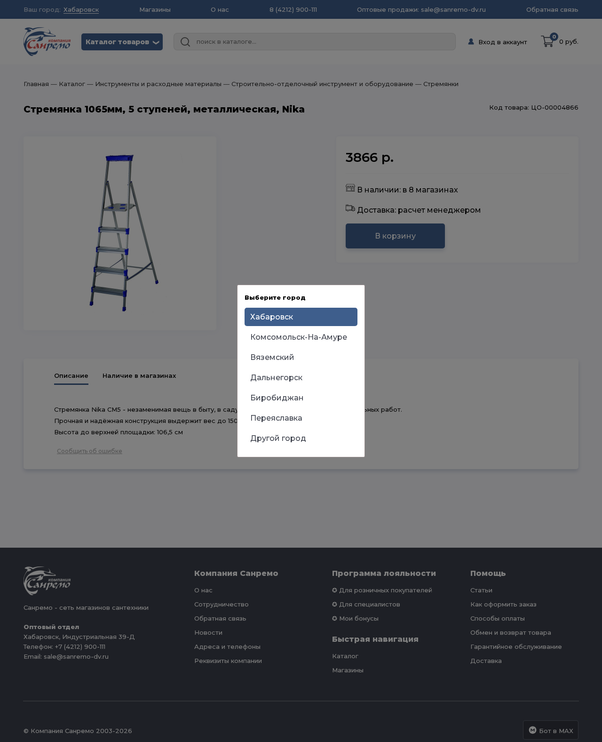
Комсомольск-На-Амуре (298, 337)
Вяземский (272, 357)
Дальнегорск (276, 377)
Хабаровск (271, 316)
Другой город (278, 438)
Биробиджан (277, 397)
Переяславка (276, 418)
